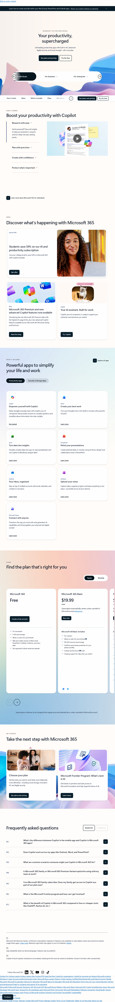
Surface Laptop (14, 976)
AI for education (41, 984)
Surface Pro (4, 976)
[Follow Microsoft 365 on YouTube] (37, 972)
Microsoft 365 (39, 987)
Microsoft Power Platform (53, 987)
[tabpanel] (57, 464)
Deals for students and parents (24, 984)
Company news (17, 992)
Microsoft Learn (13, 990)
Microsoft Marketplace (72, 990)
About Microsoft (6, 992)
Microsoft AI (4, 987)
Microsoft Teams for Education (51, 981)
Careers (108, 990)
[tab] (15, 380)
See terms (78, 611)
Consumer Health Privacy (9, 1000)
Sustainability (76, 992)
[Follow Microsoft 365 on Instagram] (42, 972)
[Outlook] (63, 689)
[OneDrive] (68, 689)
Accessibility (66, 992)
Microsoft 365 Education (71, 981)
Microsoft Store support (46, 979)
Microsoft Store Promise (96, 979)
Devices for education (32, 981)
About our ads (97, 1000)
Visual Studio (100, 990)
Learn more (24, 943)
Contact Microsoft (31, 1000)
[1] (7, 938)
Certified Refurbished (79, 979)
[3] (7, 955)
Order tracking (66, 979)
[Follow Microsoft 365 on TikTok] (48, 972)
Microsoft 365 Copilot (83, 987)
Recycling (87, 1000)
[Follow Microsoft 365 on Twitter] (32, 972)
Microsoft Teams (69, 987)
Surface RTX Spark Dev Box (45, 976)
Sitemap (22, 1000)
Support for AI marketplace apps (31, 990)
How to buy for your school (90, 981)
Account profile (18, 979)
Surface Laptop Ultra (27, 976)
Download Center (30, 979)
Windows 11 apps (6, 979)
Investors (42, 992)
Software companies (87, 990)
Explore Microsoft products (101, 976)
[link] (11, 99)
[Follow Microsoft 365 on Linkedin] (26, 972)
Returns (58, 979)
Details (68, 943)
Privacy (41, 1000)
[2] (7, 948)
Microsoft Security (15, 987)
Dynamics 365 (28, 987)
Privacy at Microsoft (31, 992)
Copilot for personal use (82, 976)
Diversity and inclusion (54, 992)
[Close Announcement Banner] (106, 8)
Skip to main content (8, 1)
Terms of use (60, 1000)
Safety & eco (79, 1000)
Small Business (97, 987)
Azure (105, 987)
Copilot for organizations (64, 976)
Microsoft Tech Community (53, 990)
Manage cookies (50, 1000)
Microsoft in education (16, 981)
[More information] (86, 639)
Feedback (7, 997)
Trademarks (70, 1000)
